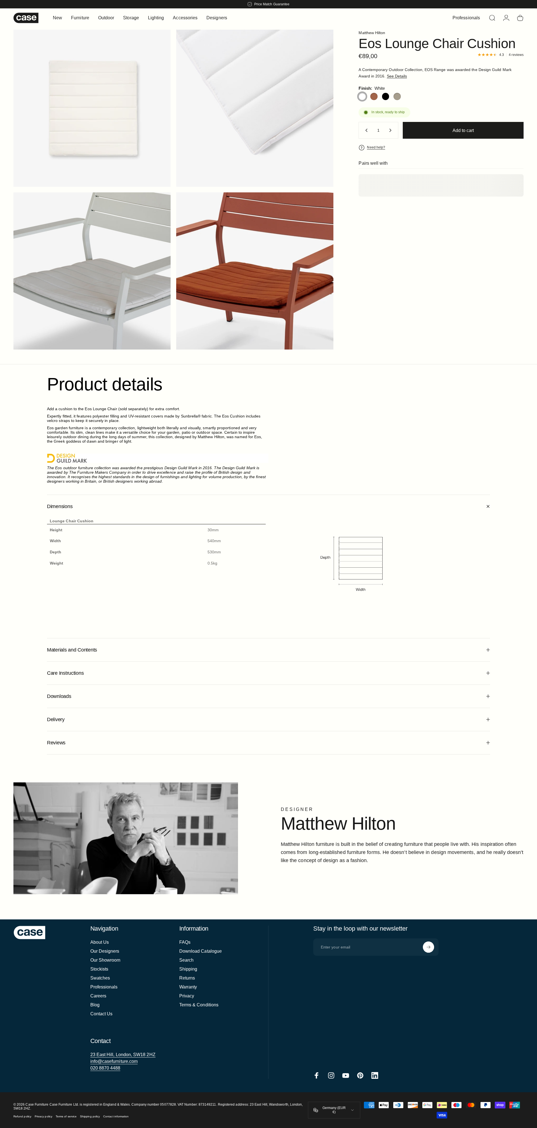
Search (186, 960)
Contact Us (101, 1013)
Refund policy (22, 1116)
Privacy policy (43, 1116)
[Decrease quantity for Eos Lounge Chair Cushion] (365, 130)
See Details (397, 76)
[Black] (385, 96)
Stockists (99, 969)
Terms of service (66, 1116)
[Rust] (374, 96)
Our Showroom (105, 960)
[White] (362, 96)
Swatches (100, 978)
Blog (95, 1004)
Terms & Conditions (198, 1004)
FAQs (184, 942)
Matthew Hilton (372, 32)
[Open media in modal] (254, 108)
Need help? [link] (376, 147)
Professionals (104, 987)
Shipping (188, 969)
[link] (123, 1055)
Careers (98, 996)
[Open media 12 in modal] (92, 108)
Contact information (116, 1116)
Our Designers (104, 951)
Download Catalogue (200, 951)
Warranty (188, 987)
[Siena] (397, 96)
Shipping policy (90, 1116)
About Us (99, 942)
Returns (187, 978)
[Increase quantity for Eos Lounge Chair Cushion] (391, 130)
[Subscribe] (428, 947)
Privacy (186, 996)
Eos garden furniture (65, 428)
